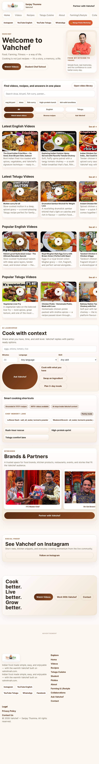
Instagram (8, 23)
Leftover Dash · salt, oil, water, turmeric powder (27, 420)
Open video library (83, 85)
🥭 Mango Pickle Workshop (80, 23)
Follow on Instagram (49, 555)
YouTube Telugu (44, 23)
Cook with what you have (51, 369)
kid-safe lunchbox (68, 102)
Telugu (80, 109)
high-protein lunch (48, 102)
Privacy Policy (9, 711)
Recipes (30, 15)
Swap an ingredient (53, 378)
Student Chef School (35, 66)
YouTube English (24, 23)
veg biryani (10, 102)
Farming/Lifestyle (78, 15)
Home (7, 15)
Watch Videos (12, 66)
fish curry (31, 102)
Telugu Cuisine (47, 15)
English (49, 109)
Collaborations (58, 692)
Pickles (54, 680)
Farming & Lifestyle (60, 688)
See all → (93, 127)
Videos (18, 15)
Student (55, 676)
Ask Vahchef (80, 115)
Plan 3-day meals (53, 386)
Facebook (41, 693)
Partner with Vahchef (83, 6)
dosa (21, 102)
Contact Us (7, 715)
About (62, 15)
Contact (87, 597)
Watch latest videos (19, 115)
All (19, 109)
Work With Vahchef (67, 597)
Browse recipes (50, 115)
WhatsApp (60, 23)
